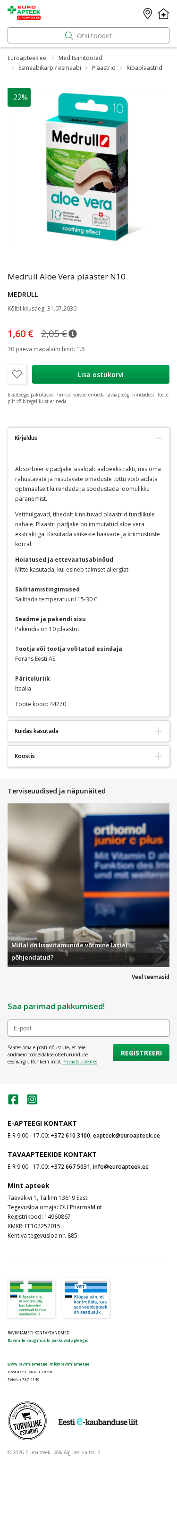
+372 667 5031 (70, 1167)
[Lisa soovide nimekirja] (17, 374)
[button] (72, 333)
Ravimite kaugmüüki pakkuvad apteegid (48, 1340)
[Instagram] (32, 1102)
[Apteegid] (148, 13)
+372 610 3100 (70, 1135)
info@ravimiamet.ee (70, 1363)
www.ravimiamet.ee (28, 1363)
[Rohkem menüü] (163, 13)
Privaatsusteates (79, 1061)
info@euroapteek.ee (121, 1167)
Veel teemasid (150, 977)
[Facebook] (13, 1102)
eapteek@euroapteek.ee (126, 1135)
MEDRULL (23, 294)
